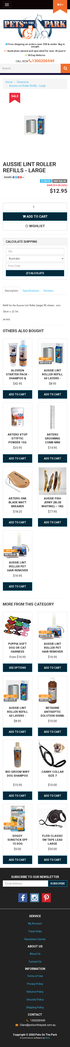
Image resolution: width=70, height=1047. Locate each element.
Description (11, 290)
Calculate (36, 273)
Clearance (23, 82)
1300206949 (43, 61)
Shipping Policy (35, 1007)
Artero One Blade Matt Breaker (18, 502)
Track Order (35, 931)
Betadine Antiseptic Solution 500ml (53, 711)
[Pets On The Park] (35, 25)
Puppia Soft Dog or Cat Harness (17, 647)
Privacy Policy (35, 983)
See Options (17, 667)
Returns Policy (35, 991)
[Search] (65, 68)
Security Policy (35, 999)
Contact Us (35, 961)
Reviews (49, 290)
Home (9, 82)
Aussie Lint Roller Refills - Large (27, 85)
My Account (35, 923)
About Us (35, 953)
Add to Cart (37, 216)
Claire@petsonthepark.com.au (37, 1024)
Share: (8, 177)
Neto (47, 1038)
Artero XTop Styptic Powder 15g (17, 438)
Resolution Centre (35, 939)
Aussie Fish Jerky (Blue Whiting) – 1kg (52, 502)
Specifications (31, 290)
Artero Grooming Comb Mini (52, 438)
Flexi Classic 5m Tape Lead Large (52, 839)
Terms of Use (35, 976)
